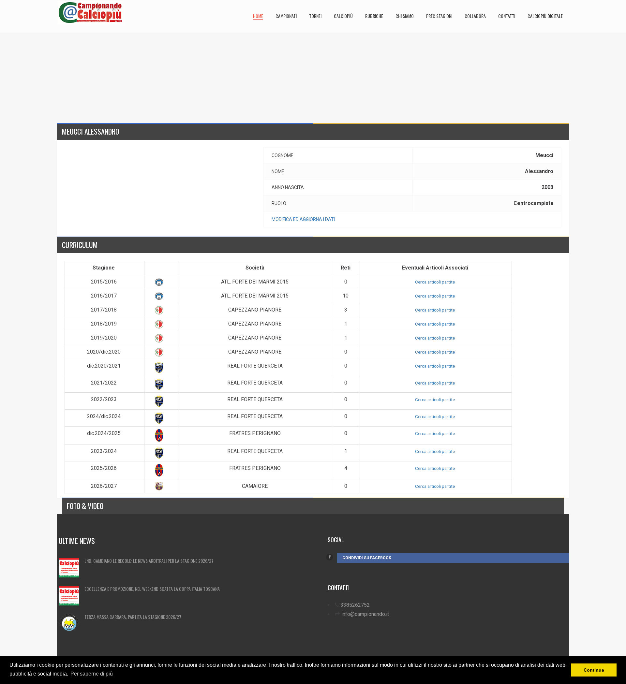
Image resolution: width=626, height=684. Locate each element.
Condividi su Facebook (366, 558)
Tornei (315, 15)
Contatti (506, 15)
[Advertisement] (252, 78)
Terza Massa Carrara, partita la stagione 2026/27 (132, 616)
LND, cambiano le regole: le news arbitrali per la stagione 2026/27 (149, 560)
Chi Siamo (404, 15)
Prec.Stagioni (439, 15)
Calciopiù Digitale (545, 15)
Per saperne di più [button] (91, 674)
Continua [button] (594, 670)
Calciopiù (343, 15)
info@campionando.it (365, 614)
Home (258, 15)
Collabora (475, 15)
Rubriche (374, 15)
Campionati (286, 15)
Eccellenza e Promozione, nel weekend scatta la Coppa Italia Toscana (152, 588)
